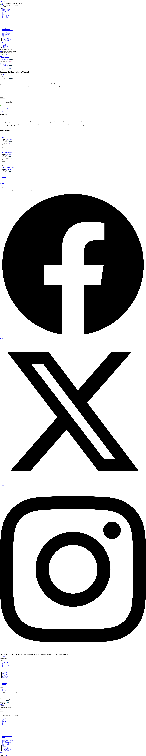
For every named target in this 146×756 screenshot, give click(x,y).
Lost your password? (4, 712)
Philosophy (4, 31)
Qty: (3, 144)
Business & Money (5, 10)
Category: (2, 108)
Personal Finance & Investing (7, 30)
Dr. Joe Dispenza (6, 74)
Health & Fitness (5, 16)
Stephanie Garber (8, 169)
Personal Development (6, 29)
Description (4, 111)
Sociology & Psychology (6, 39)
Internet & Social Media (6, 19)
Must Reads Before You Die (7, 736)
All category (4, 8)
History (3, 18)
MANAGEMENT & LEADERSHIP (9, 22)
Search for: (2, 5)
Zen (3, 137)
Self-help (4, 36)
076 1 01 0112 (2, 656)
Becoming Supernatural (7, 152)
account (2, 183)
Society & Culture (5, 38)
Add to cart (2, 98)
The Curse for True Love (8, 167)
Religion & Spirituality (6, 33)
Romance (4, 35)
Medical (3, 735)
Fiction (3, 14)
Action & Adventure (6, 9)
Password (2, 709)
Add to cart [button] (4, 146)
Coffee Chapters (3, 1)
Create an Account (6, 705)
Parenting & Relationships (7, 28)
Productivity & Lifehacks (6, 32)
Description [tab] (3, 114)
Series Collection (5, 37)
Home (1, 51)
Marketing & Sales (5, 23)
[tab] (44, 111)
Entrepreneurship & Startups (7, 12)
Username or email (3, 707)
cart (1, 185)
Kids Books (4, 20)
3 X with (4, 59)
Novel (3, 27)
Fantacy (3, 13)
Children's (4, 11)
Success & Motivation (6, 40)
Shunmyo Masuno (8, 139)
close (6, 755)
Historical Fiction (5, 17)
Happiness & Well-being (6, 15)
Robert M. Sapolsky (6, 34)
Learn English (4, 21)
